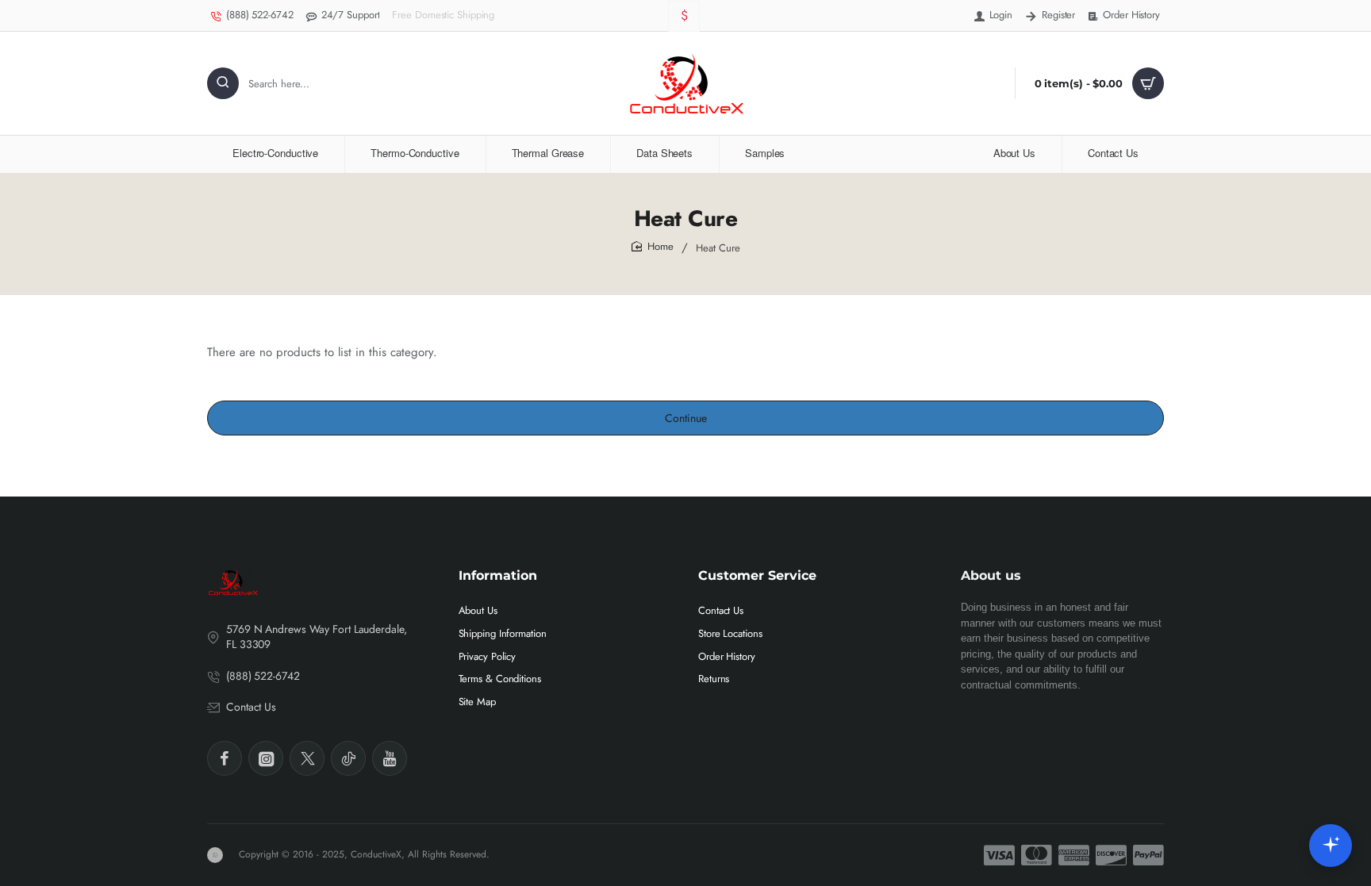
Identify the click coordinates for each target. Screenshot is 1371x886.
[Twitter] (307, 758)
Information (498, 575)
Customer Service (757, 575)
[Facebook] (224, 758)
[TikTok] (348, 758)
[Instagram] (265, 758)
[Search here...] (223, 83)
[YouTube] (389, 758)
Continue (686, 418)
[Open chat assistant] (1330, 845)
